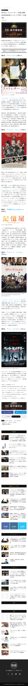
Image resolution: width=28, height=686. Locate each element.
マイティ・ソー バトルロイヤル (12, 189)
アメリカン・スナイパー (8, 299)
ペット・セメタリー (14, 329)
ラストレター (12, 55)
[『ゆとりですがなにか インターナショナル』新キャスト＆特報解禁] (5, 652)
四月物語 (22, 98)
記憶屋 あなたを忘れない (15, 209)
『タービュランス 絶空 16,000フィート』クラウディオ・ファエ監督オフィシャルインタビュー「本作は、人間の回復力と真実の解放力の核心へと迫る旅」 (18, 492)
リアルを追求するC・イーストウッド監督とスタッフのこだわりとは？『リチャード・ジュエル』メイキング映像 (17, 452)
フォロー (14, 522)
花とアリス (5, 100)
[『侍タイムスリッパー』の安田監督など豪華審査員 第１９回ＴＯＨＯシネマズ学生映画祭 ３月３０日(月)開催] (5, 500)
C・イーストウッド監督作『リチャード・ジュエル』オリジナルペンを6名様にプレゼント (17, 446)
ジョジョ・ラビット (14, 129)
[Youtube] (19, 674)
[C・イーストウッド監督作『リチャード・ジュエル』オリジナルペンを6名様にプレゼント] (5, 445)
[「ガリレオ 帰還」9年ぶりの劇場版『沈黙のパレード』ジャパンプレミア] (5, 547)
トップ (2, 7)
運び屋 (16, 301)
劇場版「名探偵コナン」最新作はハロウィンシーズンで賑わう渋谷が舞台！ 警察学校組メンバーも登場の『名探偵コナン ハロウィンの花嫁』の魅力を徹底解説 (18, 516)
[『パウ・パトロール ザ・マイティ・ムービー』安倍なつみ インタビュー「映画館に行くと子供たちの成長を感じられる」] (5, 595)
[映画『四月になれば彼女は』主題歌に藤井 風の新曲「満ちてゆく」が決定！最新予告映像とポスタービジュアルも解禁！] (5, 624)
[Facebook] (8, 674)
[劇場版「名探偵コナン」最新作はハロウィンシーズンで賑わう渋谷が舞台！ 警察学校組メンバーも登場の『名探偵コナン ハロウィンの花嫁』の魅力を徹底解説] (5, 515)
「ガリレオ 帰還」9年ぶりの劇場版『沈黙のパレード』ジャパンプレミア (18, 547)
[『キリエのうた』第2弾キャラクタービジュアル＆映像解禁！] (5, 645)
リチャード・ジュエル (14, 252)
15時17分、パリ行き (7, 301)
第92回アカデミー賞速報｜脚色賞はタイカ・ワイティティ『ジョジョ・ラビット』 (18, 468)
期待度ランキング (8, 7)
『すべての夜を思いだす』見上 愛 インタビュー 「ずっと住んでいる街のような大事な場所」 (18, 582)
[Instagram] (12, 674)
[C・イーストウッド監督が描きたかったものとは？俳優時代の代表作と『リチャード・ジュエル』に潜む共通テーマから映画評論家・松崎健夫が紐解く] (5, 437)
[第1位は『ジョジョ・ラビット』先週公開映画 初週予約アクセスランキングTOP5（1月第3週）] (5, 474)
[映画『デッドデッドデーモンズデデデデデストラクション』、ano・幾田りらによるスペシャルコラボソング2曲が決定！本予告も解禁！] (5, 616)
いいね (5, 522)
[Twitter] (16, 674)
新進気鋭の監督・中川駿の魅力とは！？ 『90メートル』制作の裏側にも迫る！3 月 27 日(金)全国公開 (18, 508)
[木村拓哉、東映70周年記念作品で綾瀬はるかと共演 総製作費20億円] (5, 554)
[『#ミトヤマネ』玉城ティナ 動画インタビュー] (5, 632)
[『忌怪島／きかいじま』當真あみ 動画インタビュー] (5, 639)
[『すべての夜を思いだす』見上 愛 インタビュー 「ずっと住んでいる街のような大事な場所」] (5, 582)
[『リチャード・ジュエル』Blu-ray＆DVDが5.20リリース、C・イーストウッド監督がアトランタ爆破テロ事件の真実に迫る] (5, 459)
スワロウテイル (13, 98)
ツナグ (11, 230)
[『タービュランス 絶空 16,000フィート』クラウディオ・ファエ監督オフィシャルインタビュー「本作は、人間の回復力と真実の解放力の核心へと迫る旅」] (5, 491)
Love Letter (5, 98)
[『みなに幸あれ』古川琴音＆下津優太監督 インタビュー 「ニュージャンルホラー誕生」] (5, 589)
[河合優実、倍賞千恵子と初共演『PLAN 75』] (5, 561)
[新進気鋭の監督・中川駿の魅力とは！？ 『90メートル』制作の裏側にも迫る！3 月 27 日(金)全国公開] (5, 508)
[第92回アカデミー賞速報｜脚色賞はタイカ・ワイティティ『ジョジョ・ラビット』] (5, 468)
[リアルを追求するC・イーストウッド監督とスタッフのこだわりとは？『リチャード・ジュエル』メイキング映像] (5, 452)
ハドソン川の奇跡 (21, 299)
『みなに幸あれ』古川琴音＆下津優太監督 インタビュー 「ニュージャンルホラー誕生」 (18, 589)
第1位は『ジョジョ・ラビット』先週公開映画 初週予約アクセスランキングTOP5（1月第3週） (17, 475)
